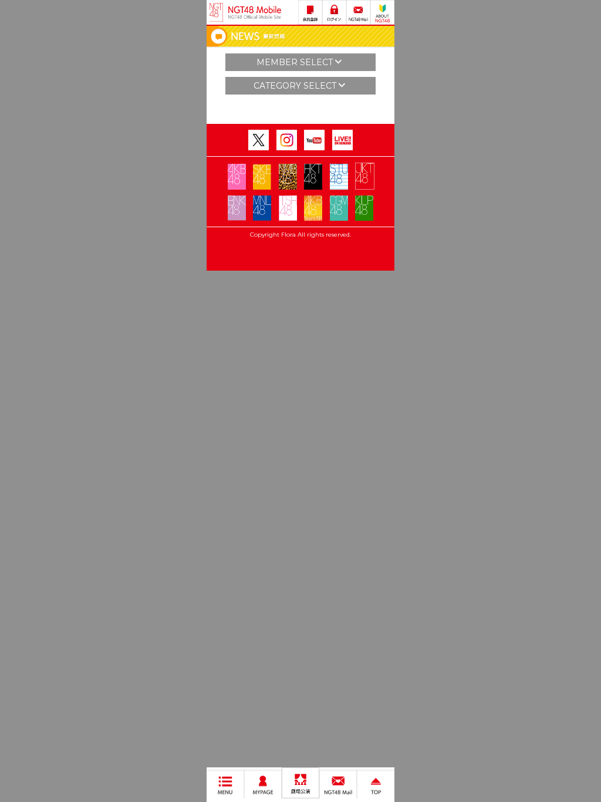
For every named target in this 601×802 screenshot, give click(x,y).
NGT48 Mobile (254, 12)
